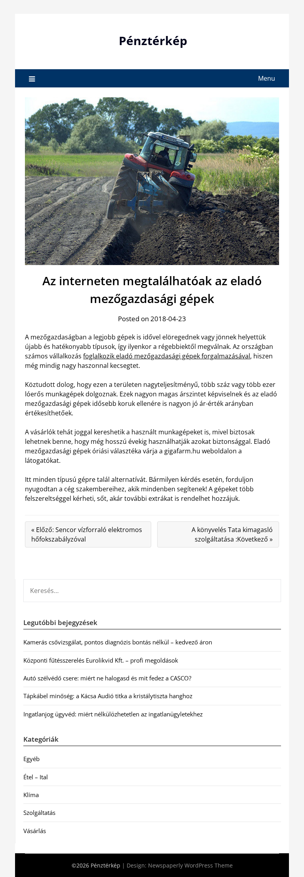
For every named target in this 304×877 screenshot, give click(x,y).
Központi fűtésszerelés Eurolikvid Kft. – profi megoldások (100, 660)
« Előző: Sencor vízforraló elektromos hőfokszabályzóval (86, 534)
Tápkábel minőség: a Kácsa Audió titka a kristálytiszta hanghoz (107, 696)
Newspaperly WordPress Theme (190, 865)
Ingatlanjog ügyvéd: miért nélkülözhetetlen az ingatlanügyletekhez (113, 714)
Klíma (31, 795)
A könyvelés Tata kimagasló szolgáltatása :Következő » (232, 534)
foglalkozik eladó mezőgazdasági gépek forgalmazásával (166, 356)
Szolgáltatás (39, 812)
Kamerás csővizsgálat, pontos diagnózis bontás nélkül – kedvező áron (117, 642)
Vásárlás (34, 831)
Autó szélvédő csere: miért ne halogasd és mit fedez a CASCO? (107, 678)
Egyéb (31, 759)
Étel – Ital (35, 777)
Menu (266, 78)
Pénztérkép (153, 40)
